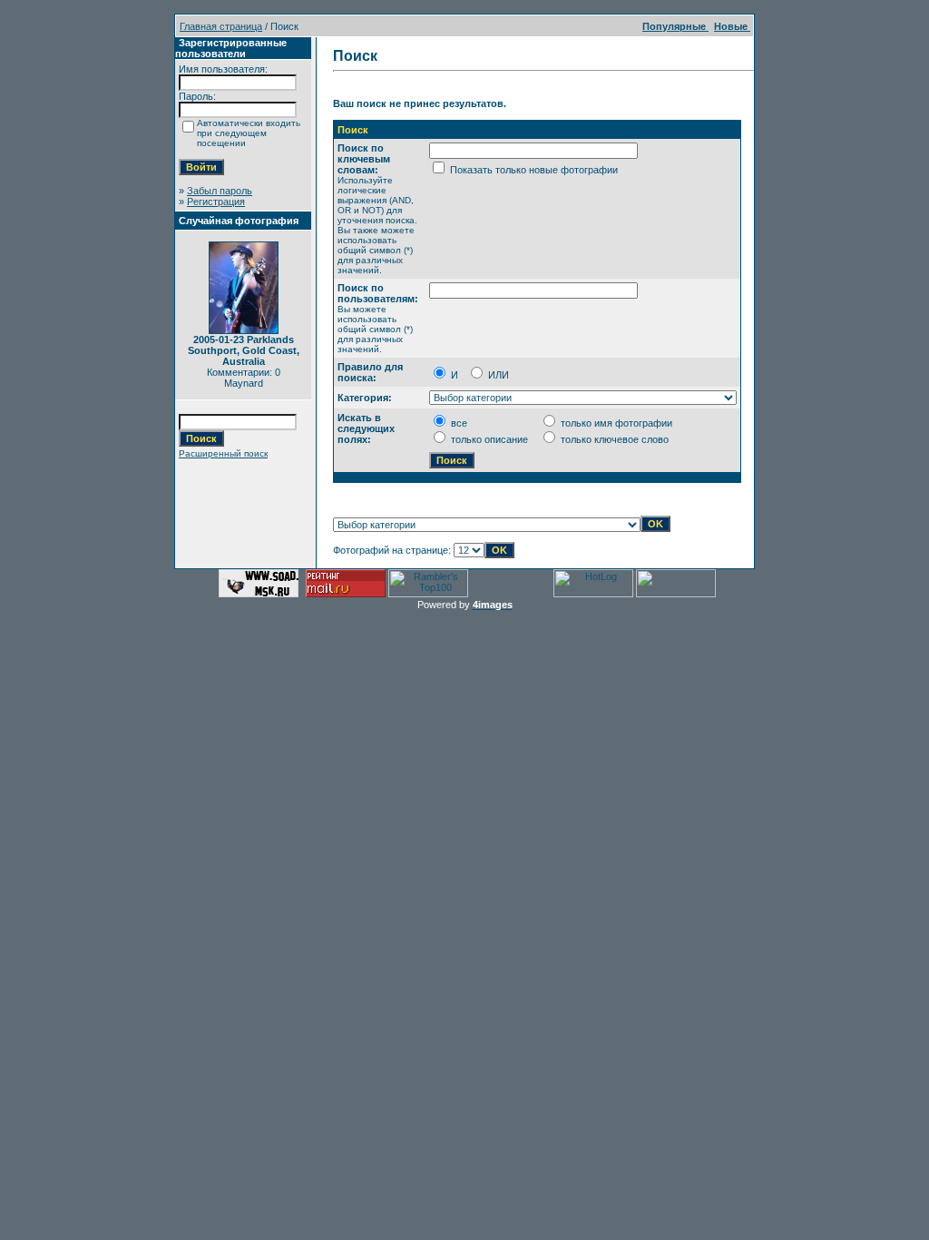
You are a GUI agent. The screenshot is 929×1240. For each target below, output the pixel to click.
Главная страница (221, 26)
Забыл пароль (219, 190)
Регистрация (216, 201)
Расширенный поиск (223, 453)
